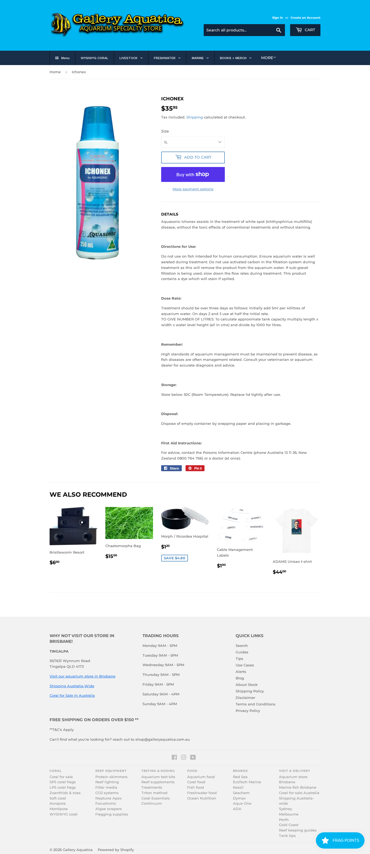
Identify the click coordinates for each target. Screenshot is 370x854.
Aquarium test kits (158, 777)
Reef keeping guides (298, 830)
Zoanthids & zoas (65, 793)
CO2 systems (107, 793)
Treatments (151, 787)
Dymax (239, 798)
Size (165, 131)
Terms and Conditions (255, 704)
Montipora (59, 809)
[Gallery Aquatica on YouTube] (193, 758)
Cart (309, 29)
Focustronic (105, 803)
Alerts (241, 671)
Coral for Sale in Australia (72, 695)
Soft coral (58, 798)
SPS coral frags (63, 782)
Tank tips (287, 836)
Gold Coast (288, 825)
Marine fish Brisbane (297, 787)
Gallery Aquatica (78, 849)
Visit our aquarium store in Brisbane (82, 676)
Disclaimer (245, 697)
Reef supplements (158, 782)
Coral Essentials (155, 798)
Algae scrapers (108, 809)
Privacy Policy (248, 710)
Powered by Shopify (116, 849)
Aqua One (242, 803)
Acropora (58, 803)
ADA (237, 809)
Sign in (277, 18)
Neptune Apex (108, 798)
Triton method (154, 793)
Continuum (151, 803)
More (267, 57)
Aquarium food (201, 777)
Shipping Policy (250, 691)
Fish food (195, 787)
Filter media (106, 787)
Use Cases (245, 665)
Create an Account (305, 18)
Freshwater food (202, 793)
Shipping (194, 117)
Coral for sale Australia (299, 793)
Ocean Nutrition (201, 798)
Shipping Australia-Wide (72, 686)
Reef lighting (107, 782)
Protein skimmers (111, 777)
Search (242, 645)
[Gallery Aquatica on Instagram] (183, 758)
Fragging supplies (111, 814)
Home (55, 72)
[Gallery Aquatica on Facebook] (174, 758)
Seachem (241, 793)
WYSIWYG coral (63, 814)
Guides (242, 652)
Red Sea (240, 777)
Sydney (285, 809)
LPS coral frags (63, 787)
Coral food (196, 782)
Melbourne (288, 814)
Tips (239, 658)
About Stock (247, 684)
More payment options (193, 189)
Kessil (238, 787)
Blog (240, 678)
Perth (284, 820)
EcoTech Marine (247, 782)
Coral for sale (61, 777)
